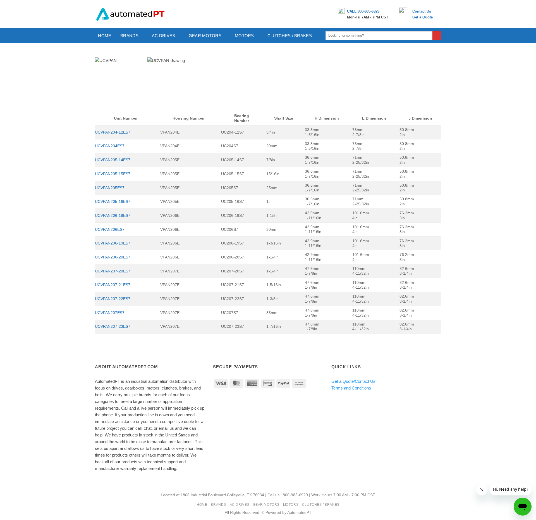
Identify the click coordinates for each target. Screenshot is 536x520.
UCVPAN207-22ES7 (112, 299)
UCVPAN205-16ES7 (112, 202)
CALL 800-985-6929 (363, 11)
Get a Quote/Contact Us (353, 381)
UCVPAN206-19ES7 (112, 243)
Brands (129, 35)
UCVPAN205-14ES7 (112, 160)
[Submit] (436, 35)
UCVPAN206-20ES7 (112, 257)
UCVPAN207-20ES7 (112, 271)
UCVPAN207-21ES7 (112, 285)
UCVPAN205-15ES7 (112, 174)
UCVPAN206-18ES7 (112, 215)
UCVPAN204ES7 (110, 146)
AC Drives (163, 35)
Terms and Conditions (351, 388)
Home (104, 35)
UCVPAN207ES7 (110, 313)
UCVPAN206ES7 (110, 229)
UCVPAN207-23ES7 (112, 326)
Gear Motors (205, 35)
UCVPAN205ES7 (110, 188)
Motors (244, 35)
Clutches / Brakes (289, 35)
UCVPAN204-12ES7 (112, 132)
